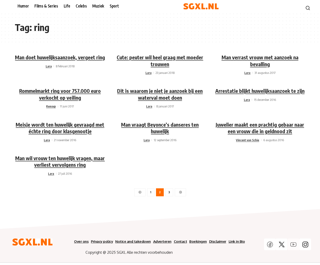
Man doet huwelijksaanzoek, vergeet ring (60, 57)
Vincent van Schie (247, 140)
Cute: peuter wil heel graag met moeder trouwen (160, 60)
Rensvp (51, 106)
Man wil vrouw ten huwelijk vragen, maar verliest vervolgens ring (60, 161)
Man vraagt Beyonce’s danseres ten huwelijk (160, 128)
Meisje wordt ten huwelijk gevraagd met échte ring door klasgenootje (60, 128)
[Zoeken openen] (308, 8)
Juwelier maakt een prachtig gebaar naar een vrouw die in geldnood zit (260, 128)
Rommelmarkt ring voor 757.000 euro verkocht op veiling (60, 94)
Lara (49, 66)
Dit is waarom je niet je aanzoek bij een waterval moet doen (160, 94)
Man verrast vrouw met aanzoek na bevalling (260, 60)
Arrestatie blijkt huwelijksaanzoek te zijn (260, 90)
